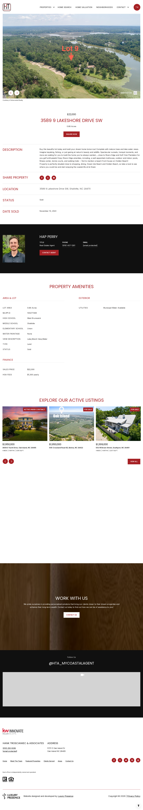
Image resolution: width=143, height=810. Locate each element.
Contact (121, 7)
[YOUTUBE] (126, 760)
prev (10, 92)
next (16, 92)
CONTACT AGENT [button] (49, 253)
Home (5, 761)
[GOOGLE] (132, 760)
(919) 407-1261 (68, 245)
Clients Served (49, 761)
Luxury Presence (65, 796)
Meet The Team (16, 761)
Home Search (64, 7)
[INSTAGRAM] (120, 760)
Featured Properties (33, 761)
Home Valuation (83, 7)
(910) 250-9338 (9, 748)
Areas (60, 761)
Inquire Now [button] (71, 134)
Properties (45, 7)
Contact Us (69, 761)
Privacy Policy (133, 796)
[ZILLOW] (138, 760)
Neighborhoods (104, 7)
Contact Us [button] (71, 615)
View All (134, 461)
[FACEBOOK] (114, 760)
